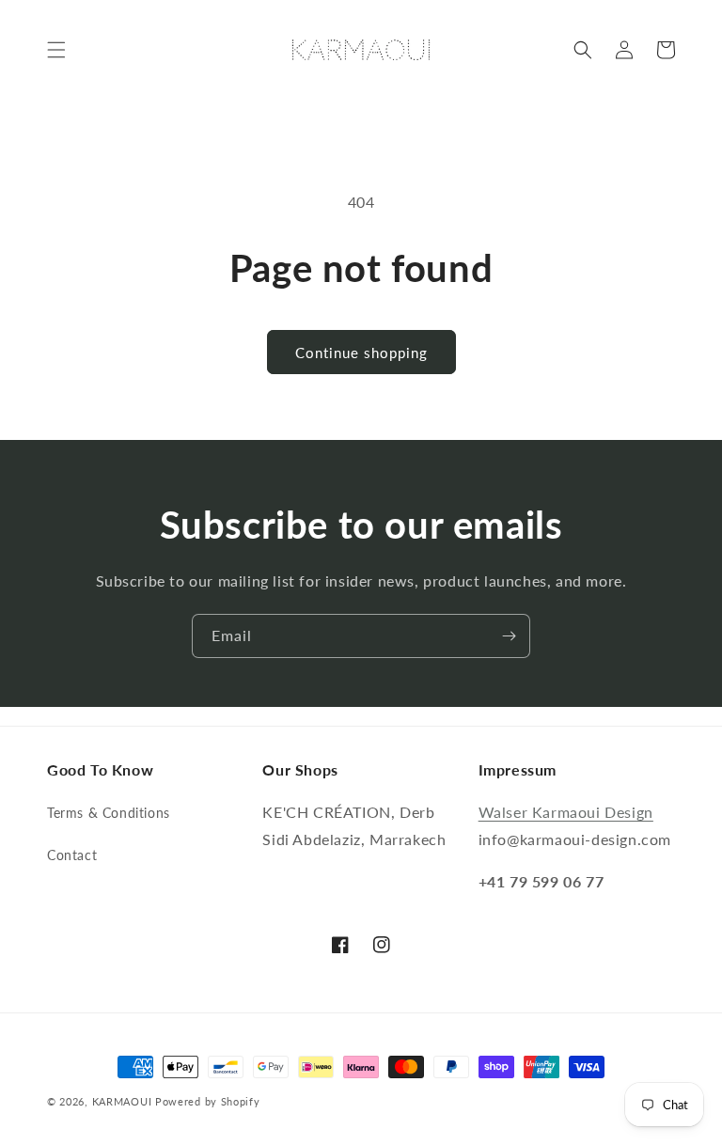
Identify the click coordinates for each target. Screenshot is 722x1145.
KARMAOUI (122, 1101)
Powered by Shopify (207, 1101)
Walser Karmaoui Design (566, 812)
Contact (72, 855)
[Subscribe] (508, 636)
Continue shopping (361, 352)
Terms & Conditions (108, 813)
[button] (56, 50)
